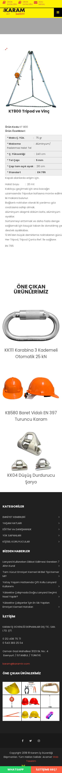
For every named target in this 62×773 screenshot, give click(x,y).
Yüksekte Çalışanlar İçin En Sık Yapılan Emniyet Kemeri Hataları (26, 605)
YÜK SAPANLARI (12, 535)
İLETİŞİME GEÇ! (46, 769)
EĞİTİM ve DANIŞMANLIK (17, 529)
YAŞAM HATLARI (12, 523)
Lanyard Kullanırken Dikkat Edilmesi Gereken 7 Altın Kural (31, 564)
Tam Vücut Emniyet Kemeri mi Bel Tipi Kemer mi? (31, 574)
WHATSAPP (15, 769)
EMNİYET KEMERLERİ (14, 517)
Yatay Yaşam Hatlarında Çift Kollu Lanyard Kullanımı (29, 584)
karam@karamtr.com (16, 663)
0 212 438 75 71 (12, 638)
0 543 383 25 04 (13, 643)
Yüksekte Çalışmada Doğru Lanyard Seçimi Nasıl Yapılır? (30, 594)
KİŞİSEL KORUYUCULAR (16, 541)
